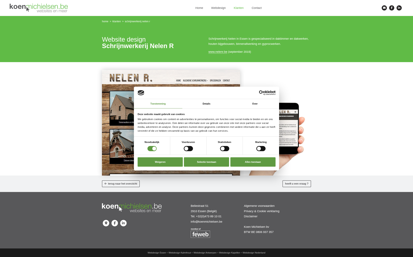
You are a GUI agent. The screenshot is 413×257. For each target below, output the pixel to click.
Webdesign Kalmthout (180, 252)
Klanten (239, 8)
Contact (257, 8)
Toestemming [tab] (158, 103)
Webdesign (218, 8)
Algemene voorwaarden (259, 205)
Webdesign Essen (157, 252)
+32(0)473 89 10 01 (209, 216)
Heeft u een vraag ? (296, 183)
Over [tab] (255, 103)
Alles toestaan (253, 162)
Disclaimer (250, 216)
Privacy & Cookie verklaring (261, 211)
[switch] (188, 148)
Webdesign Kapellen (229, 252)
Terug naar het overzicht (122, 183)
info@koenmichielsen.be (206, 221)
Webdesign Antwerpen (205, 252)
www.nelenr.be (217, 51)
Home (199, 8)
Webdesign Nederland (254, 252)
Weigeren (160, 162)
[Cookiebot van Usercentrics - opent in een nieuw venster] (261, 92)
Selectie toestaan (206, 162)
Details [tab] (207, 103)
